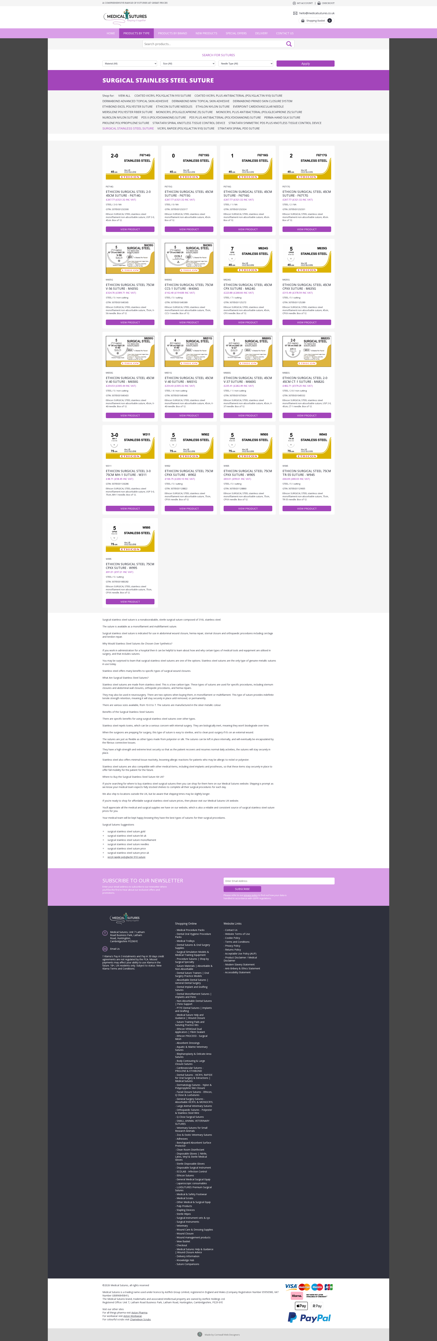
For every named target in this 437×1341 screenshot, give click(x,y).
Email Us (115, 948)
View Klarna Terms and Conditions (131, 967)
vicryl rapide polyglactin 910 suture (126, 857)
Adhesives (182, 1138)
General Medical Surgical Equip (193, 1179)
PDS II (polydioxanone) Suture (163, 117)
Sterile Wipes (184, 1213)
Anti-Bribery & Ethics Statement (242, 968)
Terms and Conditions (237, 941)
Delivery (261, 33)
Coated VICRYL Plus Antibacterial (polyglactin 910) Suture (238, 96)
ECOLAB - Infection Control (192, 1171)
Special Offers (236, 33)
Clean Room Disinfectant (190, 1149)
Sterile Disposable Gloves (191, 1163)
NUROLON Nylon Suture (120, 117)
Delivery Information (188, 1256)
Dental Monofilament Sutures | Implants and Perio (193, 995)
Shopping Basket (318, 20)
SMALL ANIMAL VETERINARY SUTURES (192, 1122)
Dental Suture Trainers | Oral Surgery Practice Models (192, 974)
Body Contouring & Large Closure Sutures (190, 1062)
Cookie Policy (232, 937)
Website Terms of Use (237, 934)
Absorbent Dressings (188, 1042)
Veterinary (182, 1225)
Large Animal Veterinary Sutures (194, 1106)
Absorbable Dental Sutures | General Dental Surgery (191, 981)
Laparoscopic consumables (192, 1183)
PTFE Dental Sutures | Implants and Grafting (193, 1009)
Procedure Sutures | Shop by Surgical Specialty (192, 960)
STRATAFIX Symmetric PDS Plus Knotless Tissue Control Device (275, 123)
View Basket (183, 1241)
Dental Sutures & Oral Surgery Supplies (192, 946)
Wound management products (193, 1237)
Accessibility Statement (238, 972)
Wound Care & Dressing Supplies (195, 1229)
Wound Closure (185, 1233)
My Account (305, 3)
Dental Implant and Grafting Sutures (191, 988)
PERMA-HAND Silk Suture (282, 117)
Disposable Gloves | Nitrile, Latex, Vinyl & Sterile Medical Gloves (191, 1156)
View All (124, 96)
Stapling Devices (186, 1210)
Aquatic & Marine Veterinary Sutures (191, 1048)
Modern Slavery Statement (240, 964)
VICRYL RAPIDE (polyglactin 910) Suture (185, 128)
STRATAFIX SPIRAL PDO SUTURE (239, 128)
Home (111, 33)
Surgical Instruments (188, 1221)
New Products (206, 33)
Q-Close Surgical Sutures (190, 1116)
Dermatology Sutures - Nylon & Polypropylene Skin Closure (193, 1086)
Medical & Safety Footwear (192, 1194)
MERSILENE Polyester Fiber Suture (127, 112)
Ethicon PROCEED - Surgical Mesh (191, 1037)
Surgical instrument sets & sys (193, 1217)
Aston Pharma (139, 1312)
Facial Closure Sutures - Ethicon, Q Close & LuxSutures (193, 1093)
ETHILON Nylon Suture (213, 106)
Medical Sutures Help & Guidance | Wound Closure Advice (194, 1251)
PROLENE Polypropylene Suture (125, 123)
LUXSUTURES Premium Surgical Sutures (193, 1189)
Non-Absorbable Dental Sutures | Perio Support (193, 1002)
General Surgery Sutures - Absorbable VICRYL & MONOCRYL (194, 1100)
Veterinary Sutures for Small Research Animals (191, 1129)
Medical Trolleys (186, 941)
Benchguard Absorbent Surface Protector (193, 1144)
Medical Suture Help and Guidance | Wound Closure (190, 1016)
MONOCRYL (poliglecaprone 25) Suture (184, 112)
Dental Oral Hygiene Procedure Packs (193, 935)
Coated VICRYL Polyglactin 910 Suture (163, 96)
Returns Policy (233, 949)
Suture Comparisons (188, 1264)
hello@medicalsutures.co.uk (317, 13)
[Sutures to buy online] (126, 17)
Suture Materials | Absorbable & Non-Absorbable (194, 967)
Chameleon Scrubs (140, 1319)
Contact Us (285, 33)
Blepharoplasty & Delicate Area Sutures (193, 1055)
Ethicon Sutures (185, 1175)
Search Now (289, 43)
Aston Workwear (132, 1316)
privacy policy (251, 895)
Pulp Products (184, 1206)
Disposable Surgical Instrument (194, 1167)
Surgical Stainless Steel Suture (128, 128)
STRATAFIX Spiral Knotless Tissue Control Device (189, 123)
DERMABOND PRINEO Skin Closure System (262, 101)
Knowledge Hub (185, 1260)
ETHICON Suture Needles (174, 106)
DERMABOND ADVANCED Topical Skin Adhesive (135, 101)
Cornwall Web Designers (227, 1334)
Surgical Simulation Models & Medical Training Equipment (192, 953)
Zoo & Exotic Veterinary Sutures (194, 1134)
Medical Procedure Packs (191, 930)
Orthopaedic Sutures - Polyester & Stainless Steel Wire (193, 1111)
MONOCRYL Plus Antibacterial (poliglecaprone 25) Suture (259, 112)
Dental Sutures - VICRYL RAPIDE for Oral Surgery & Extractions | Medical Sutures (193, 1078)
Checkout (328, 3)
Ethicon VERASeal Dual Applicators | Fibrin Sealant (190, 1030)
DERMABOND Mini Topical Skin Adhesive (200, 101)
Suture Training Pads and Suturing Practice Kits (189, 1023)
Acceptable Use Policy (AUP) (240, 953)
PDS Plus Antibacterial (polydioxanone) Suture (225, 117)
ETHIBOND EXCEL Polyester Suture (127, 106)
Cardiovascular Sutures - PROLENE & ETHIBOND (189, 1069)
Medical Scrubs (185, 1198)
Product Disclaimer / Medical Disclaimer (240, 959)
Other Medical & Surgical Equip (194, 1202)
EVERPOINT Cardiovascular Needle (258, 106)
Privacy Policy (232, 945)
